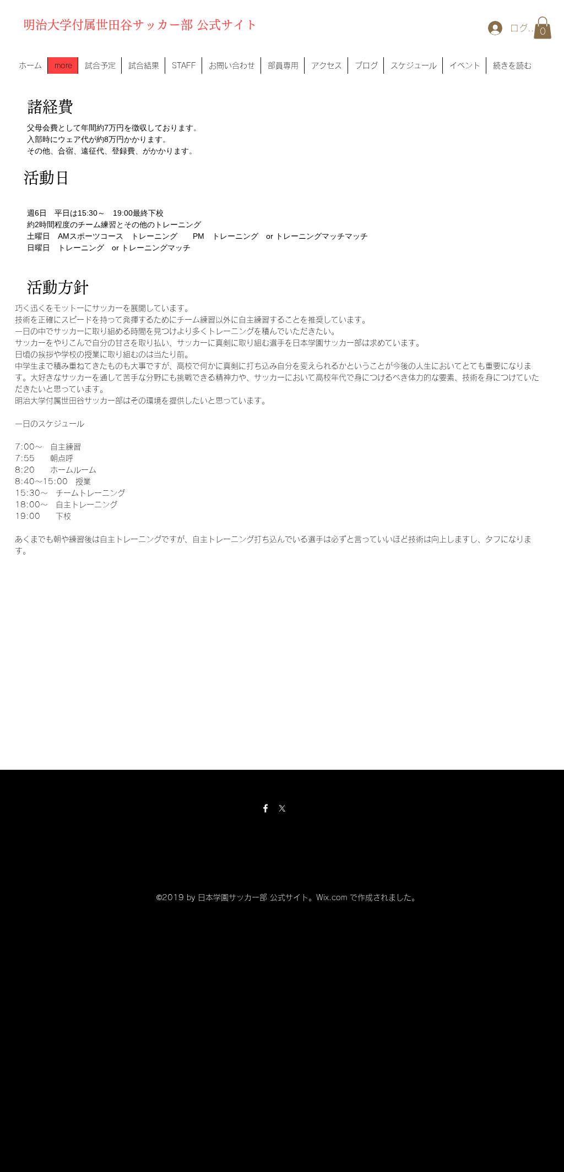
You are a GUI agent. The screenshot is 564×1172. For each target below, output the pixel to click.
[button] (542, 28)
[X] (282, 808)
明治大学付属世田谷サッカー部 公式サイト (140, 25)
